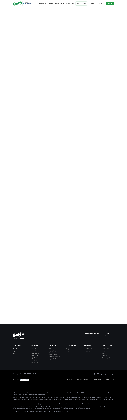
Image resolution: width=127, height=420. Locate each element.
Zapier (104, 353)
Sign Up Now (41, 36)
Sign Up (110, 3)
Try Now (18, 96)
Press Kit (33, 351)
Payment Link (52, 354)
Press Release (35, 353)
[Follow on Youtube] (97, 373)
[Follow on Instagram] (105, 373)
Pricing (50, 3)
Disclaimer (69, 379)
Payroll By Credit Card (53, 359)
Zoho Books (105, 355)
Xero (103, 351)
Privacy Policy (35, 355)
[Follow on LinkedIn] (101, 373)
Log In (100, 3)
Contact (91, 3)
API (85, 353)
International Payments (52, 351)
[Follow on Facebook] (109, 373)
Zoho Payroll (106, 358)
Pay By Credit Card (54, 356)
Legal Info (34, 358)
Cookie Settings (36, 360)
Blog (67, 349)
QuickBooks (105, 349)
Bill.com (104, 360)
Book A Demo (81, 3)
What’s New (70, 3)
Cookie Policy (110, 379)
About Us (33, 349)
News (14, 354)
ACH (49, 349)
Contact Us (107, 334)
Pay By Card (88, 349)
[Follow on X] (94, 373)
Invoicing (87, 351)
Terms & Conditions (83, 379)
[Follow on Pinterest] (112, 373)
